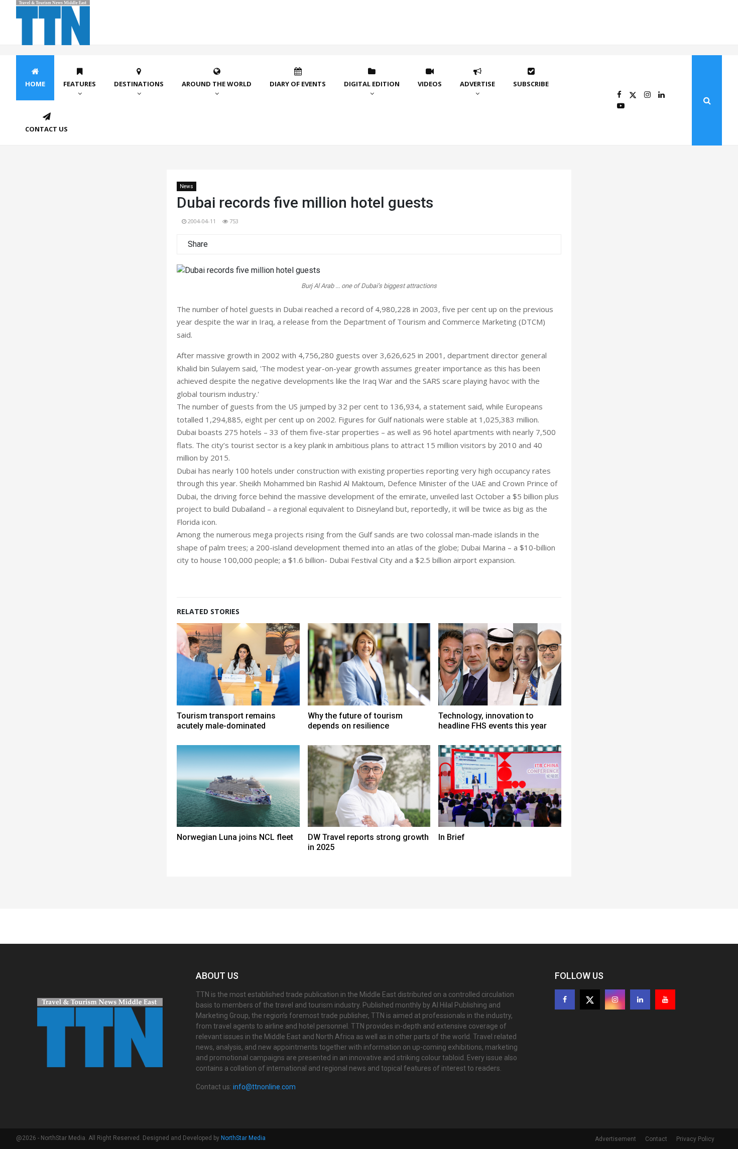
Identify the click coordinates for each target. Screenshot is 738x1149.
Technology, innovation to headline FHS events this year (492, 721)
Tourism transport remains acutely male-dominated (226, 721)
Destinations (139, 83)
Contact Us (46, 128)
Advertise (477, 83)
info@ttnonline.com (264, 1087)
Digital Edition (372, 83)
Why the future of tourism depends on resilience (355, 721)
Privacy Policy (695, 1138)
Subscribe (531, 83)
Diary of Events (298, 83)
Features (79, 83)
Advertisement (615, 1138)
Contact (656, 1138)
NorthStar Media (243, 1137)
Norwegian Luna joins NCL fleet (235, 837)
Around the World (217, 83)
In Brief (451, 837)
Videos (430, 83)
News (186, 186)
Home (35, 83)
